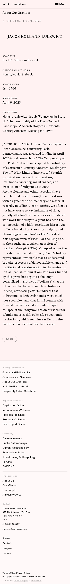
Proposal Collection (14, 419)
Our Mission (10, 485)
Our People (9, 490)
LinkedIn (7, 553)
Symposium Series (14, 452)
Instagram (7, 548)
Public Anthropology (15, 443)
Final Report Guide (14, 424)
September (36, 580)
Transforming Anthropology (19, 457)
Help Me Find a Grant (15, 386)
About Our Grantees (17, 12)
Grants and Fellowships (17, 372)
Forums (7, 462)
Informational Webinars (16, 410)
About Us (8, 481)
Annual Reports (12, 495)
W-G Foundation (14, 4)
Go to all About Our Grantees (23, 21)
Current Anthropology (16, 448)
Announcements (12, 438)
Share (10, 339)
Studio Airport (21, 580)
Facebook (7, 543)
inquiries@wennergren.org (15, 528)
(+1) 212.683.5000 (11, 523)
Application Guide (13, 405)
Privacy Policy (23, 572)
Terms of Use (9, 572)
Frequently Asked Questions (19, 391)
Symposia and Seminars (17, 377)
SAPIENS (8, 466)
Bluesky (16, 537)
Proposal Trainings (14, 415)
